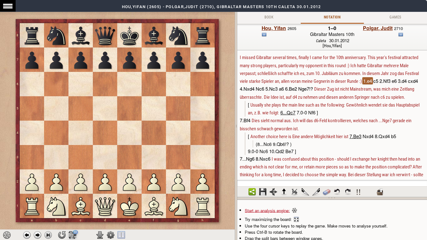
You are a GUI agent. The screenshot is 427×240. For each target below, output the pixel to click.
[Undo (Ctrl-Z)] (337, 192)
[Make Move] (37, 235)
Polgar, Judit (378, 28)
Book (269, 17)
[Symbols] (358, 192)
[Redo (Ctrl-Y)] (348, 192)
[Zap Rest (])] (316, 192)
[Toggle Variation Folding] (273, 192)
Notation (332, 17)
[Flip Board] (62, 235)
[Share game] (252, 192)
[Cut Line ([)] (305, 192)
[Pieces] (110, 235)
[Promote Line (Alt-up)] (284, 192)
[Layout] (121, 235)
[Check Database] (380, 192)
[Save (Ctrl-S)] (263, 192)
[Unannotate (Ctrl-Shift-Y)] (326, 192)
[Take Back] (27, 235)
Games (395, 17)
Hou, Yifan (274, 28)
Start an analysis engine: (267, 210)
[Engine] (7, 235)
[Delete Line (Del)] (295, 192)
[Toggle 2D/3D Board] (72, 234)
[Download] (100, 235)
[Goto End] (48, 235)
